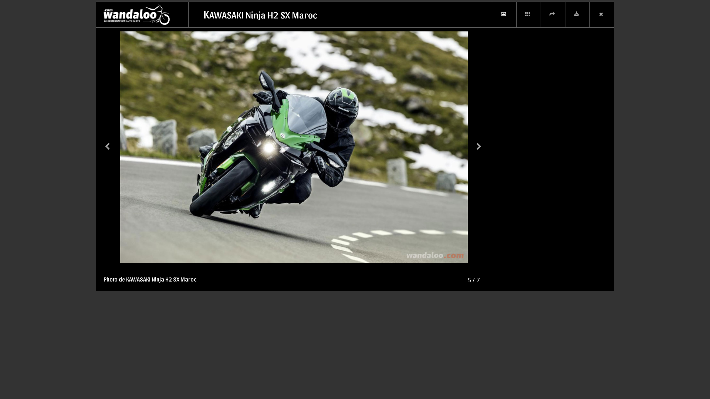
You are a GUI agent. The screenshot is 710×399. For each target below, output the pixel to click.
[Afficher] (504, 14)
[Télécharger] (577, 14)
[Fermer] (601, 14)
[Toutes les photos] (528, 14)
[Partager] (553, 14)
